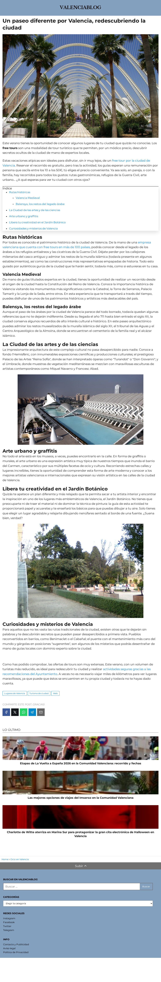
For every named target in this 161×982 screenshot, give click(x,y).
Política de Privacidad (15, 952)
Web (55, 693)
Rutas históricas (19, 192)
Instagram (9, 918)
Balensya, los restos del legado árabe (40, 204)
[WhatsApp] (23, 712)
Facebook (9, 922)
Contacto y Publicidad (16, 944)
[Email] (41, 712)
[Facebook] (6, 712)
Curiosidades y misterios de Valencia (33, 228)
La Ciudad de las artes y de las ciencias (34, 210)
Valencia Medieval (28, 197)
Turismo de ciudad (39, 693)
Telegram (8, 930)
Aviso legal (9, 948)
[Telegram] (32, 712)
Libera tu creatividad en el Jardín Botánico (37, 222)
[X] (15, 712)
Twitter (7, 926)
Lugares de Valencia (14, 693)
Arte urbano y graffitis (23, 216)
